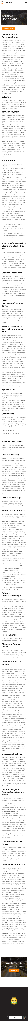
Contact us (14, 970)
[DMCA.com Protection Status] (14, 1001)
